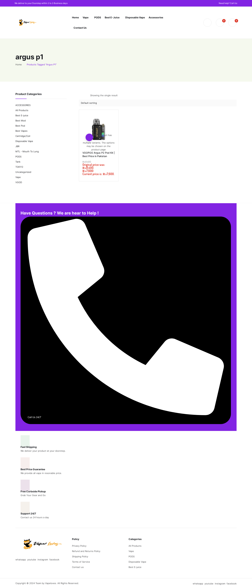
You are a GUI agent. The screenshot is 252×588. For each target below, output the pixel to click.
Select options (89, 137)
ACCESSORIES (23, 105)
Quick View (98, 130)
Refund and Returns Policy (86, 551)
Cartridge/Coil (22, 136)
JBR (17, 146)
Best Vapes (21, 130)
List (87, 95)
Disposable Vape (24, 141)
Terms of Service (81, 561)
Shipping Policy (80, 556)
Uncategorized (23, 172)
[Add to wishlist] (98, 122)
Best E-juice (21, 115)
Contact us (78, 567)
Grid (81, 95)
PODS (18, 156)
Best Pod (20, 125)
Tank (17, 161)
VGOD (18, 182)
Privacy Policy (79, 545)
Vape (18, 177)
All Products (21, 110)
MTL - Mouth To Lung (27, 151)
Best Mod (20, 120)
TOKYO (19, 166)
